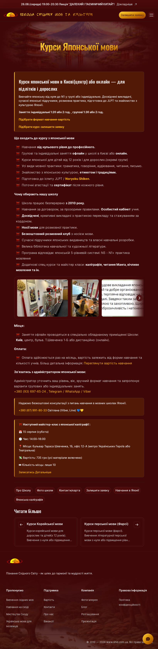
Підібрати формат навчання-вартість (44, 119)
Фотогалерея (89, 599)
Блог (84, 607)
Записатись (26, 472)
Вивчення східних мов (20, 599)
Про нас (49, 614)
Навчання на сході (17, 607)
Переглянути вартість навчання (108, 363)
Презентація (88, 621)
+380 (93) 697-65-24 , (31, 391)
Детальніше (43, 472)
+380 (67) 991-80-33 (33, 410)
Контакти (49, 607)
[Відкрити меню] (151, 15)
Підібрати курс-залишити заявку (41, 126)
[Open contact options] (148, 639)
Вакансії (49, 621)
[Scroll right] (139, 298)
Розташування (90, 614)
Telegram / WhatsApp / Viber (70, 391)
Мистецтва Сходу (17, 614)
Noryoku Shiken (77, 179)
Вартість (49, 599)
